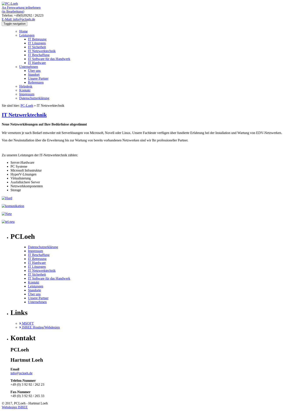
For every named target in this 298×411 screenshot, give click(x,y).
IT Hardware (37, 63)
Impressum (26, 94)
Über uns (34, 70)
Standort (33, 74)
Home (23, 31)
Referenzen (36, 82)
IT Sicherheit (37, 47)
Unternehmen (28, 67)
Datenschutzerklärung (34, 98)
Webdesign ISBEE (15, 407)
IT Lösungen (37, 43)
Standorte (34, 290)
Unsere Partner (38, 78)
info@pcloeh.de (21, 373)
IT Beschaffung (39, 55)
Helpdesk (25, 86)
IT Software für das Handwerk (49, 59)
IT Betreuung (37, 39)
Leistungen (26, 35)
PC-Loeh (27, 105)
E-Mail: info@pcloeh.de (18, 19)
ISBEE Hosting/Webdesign (40, 327)
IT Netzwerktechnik (42, 51)
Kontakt (24, 90)
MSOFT (27, 323)
